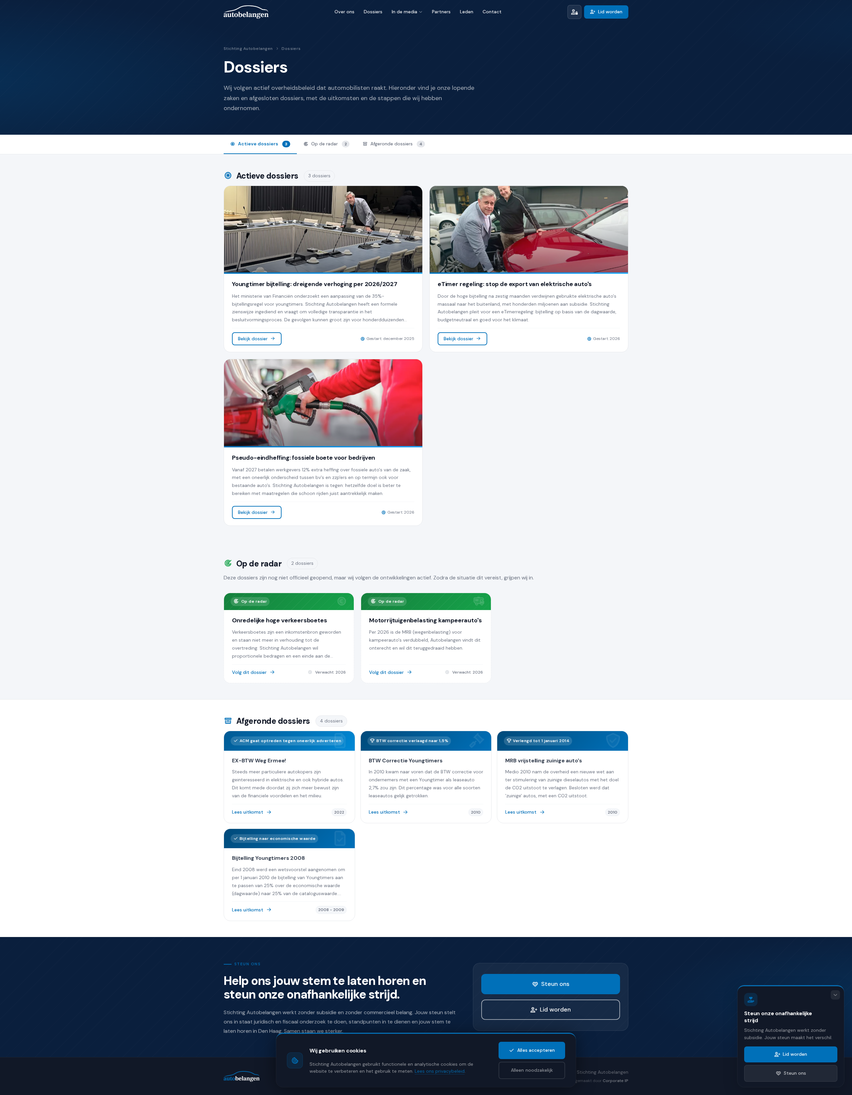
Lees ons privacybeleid (440, 1071)
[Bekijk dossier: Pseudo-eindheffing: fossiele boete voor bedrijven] (323, 442)
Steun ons (555, 984)
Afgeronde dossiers (396, 144)
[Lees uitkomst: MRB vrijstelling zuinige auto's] (562, 777)
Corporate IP (615, 1080)
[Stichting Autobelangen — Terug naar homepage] (246, 12)
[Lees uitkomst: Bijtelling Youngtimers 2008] (289, 875)
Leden (466, 12)
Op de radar (329, 144)
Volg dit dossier (249, 672)
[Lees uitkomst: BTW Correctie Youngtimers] (426, 777)
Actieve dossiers (263, 144)
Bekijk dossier (253, 339)
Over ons (344, 12)
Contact (492, 12)
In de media (404, 12)
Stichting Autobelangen (248, 48)
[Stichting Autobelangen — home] (242, 1076)
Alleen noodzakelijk (532, 1070)
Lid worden (610, 12)
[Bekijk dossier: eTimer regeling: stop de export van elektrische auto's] (529, 269)
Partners (441, 12)
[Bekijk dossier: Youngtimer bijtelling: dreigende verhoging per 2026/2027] (323, 269)
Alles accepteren (536, 1050)
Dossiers (373, 12)
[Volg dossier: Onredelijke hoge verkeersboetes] (289, 638)
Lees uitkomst (247, 812)
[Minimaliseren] (835, 995)
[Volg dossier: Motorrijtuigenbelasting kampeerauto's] (426, 638)
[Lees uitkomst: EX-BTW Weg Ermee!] (289, 777)
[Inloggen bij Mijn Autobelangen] (574, 12)
